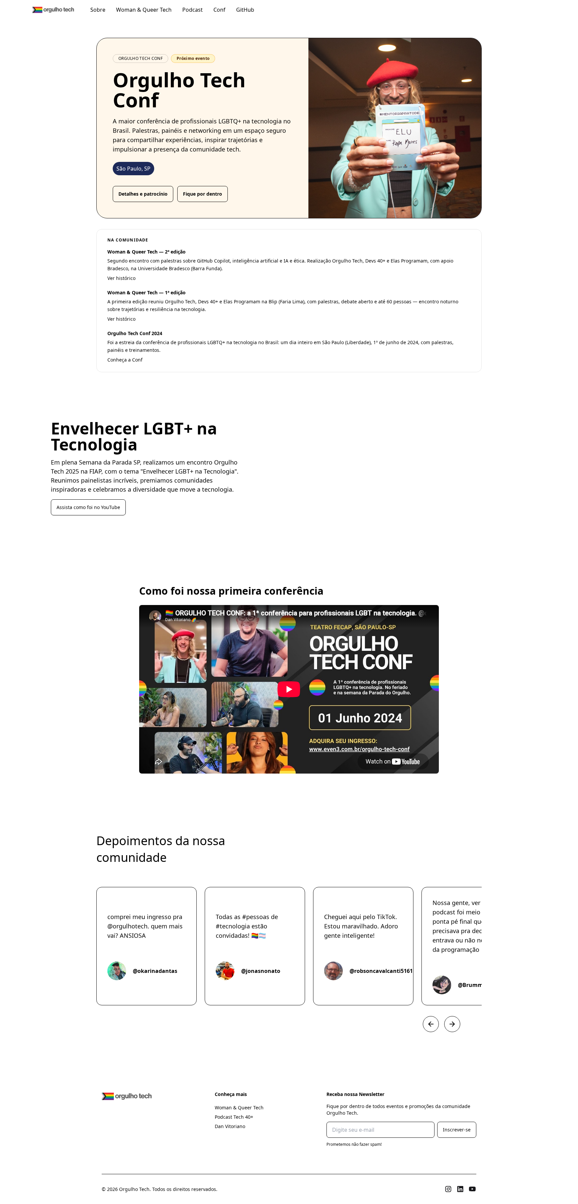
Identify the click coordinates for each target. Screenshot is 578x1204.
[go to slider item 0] (119, 1024)
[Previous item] (431, 1024)
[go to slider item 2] (132, 1024)
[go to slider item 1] (125, 1024)
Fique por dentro (202, 194)
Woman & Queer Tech (144, 9)
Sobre (97, 9)
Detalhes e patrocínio (143, 194)
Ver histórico (121, 278)
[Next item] (452, 1024)
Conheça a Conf (124, 360)
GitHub (245, 9)
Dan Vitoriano (230, 1126)
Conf (219, 9)
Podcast (192, 9)
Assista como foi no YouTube (88, 507)
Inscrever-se (457, 1129)
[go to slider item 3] (139, 1024)
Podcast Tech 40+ (234, 1117)
